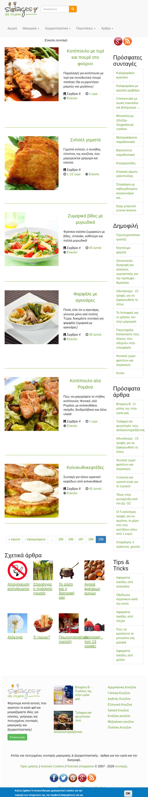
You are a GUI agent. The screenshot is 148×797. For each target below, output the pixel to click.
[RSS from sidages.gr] (127, 41)
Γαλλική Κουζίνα (119, 693)
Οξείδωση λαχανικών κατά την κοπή (127, 599)
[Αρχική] (23, 9)
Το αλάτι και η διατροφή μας (66, 590)
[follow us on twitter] (63, 778)
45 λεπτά (95, 248)
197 (80, 539)
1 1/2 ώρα (73, 174)
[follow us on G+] (118, 41)
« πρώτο (14, 539)
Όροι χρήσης (29, 766)
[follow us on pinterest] (73, 778)
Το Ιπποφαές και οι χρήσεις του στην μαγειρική (127, 317)
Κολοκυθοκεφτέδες (85, 467)
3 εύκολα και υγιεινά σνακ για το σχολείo (127, 482)
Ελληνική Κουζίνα (120, 704)
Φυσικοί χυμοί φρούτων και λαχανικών (125, 360)
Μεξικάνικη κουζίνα (121, 721)
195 (60, 539)
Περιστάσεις (85, 28)
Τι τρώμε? (41, 637)
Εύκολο (72, 98)
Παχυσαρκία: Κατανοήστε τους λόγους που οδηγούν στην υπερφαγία (127, 338)
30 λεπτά (95, 334)
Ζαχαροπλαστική (57, 28)
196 (70, 539)
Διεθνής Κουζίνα (119, 698)
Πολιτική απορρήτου (80, 766)
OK (128, 793)
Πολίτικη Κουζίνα (119, 727)
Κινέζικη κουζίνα (119, 716)
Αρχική (12, 28)
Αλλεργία (15, 637)
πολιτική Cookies (52, 766)
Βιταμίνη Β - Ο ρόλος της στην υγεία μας (126, 408)
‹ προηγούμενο (35, 539)
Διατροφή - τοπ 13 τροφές (93, 641)
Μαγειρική (30, 28)
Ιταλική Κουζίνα (118, 710)
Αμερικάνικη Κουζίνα (122, 687)
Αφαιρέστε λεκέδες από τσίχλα (124, 616)
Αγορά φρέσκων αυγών (92, 588)
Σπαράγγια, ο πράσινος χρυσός (43, 588)
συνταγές (121, 766)
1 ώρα (93, 93)
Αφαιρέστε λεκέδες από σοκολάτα (124, 582)
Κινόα (120, 373)
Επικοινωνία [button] (17, 737)
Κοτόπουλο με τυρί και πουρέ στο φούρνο (85, 57)
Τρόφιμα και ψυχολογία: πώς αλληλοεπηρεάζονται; (130, 426)
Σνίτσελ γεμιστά (85, 139)
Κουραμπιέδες (126, 163)
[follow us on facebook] (54, 778)
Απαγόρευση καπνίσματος (19, 586)
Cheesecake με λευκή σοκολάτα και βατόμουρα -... (128, 103)
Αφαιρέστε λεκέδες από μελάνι (124, 655)
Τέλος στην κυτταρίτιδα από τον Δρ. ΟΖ (127, 499)
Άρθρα (106, 28)
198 (90, 539)
